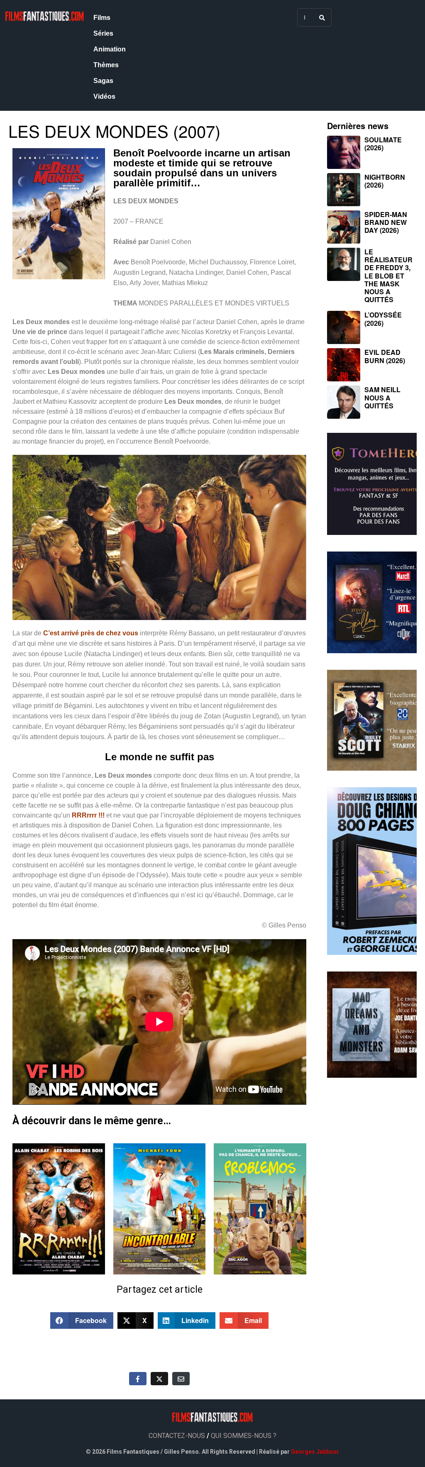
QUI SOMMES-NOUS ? (243, 1436)
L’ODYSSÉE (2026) (383, 318)
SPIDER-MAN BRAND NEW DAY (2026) (385, 222)
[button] (81, 1320)
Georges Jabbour (315, 1451)
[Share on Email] (181, 1378)
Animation (109, 49)
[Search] (322, 17)
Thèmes (106, 64)
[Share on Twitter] (159, 1378)
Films (101, 17)
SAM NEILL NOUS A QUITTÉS (382, 397)
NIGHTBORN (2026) (384, 181)
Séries (103, 33)
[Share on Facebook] (138, 1378)
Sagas (103, 80)
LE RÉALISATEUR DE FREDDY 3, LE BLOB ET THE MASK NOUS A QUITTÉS (388, 275)
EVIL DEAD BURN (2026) (384, 356)
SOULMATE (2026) (383, 143)
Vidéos (104, 96)
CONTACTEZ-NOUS (177, 1436)
